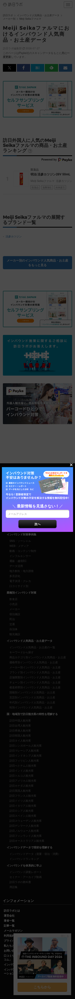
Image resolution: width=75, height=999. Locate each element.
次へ (37, 524)
